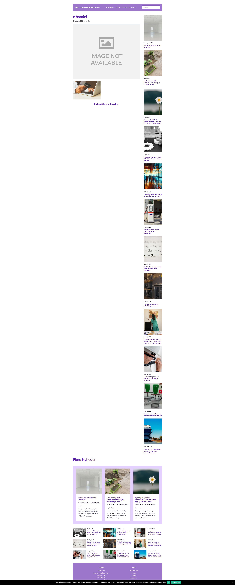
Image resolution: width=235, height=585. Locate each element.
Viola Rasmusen (150, 504)
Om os (118, 7)
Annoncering (110, 7)
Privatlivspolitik (176, 582)
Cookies (124, 7)
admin (87, 21)
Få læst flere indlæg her (106, 104)
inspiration (81, 506)
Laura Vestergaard (122, 504)
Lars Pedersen (95, 503)
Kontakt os (132, 7)
